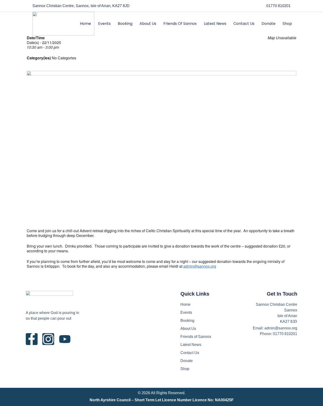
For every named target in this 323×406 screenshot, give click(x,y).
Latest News (215, 23)
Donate (268, 23)
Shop (287, 23)
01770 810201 (278, 6)
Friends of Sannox (180, 23)
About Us (148, 23)
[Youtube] (65, 339)
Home (85, 23)
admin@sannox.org (199, 266)
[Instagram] (48, 339)
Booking (125, 23)
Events (104, 23)
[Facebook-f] (32, 339)
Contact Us (243, 23)
